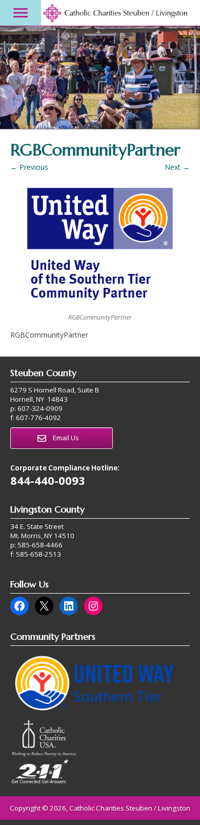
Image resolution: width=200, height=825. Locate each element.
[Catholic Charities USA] (44, 753)
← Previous (29, 167)
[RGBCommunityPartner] (100, 247)
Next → (177, 167)
